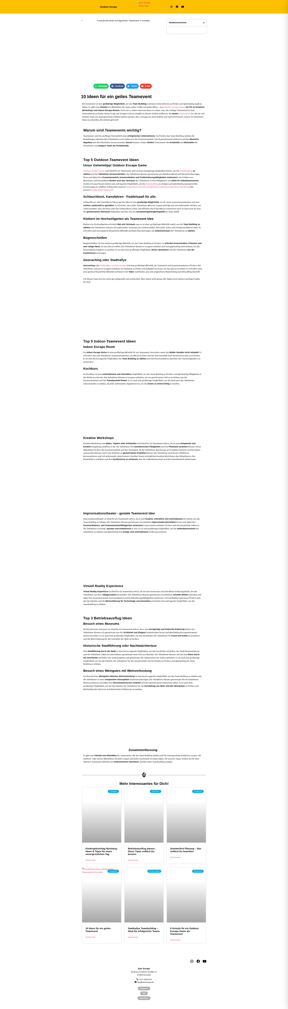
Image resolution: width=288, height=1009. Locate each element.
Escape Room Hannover (102, 190)
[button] (101, 86)
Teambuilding (186, 171)
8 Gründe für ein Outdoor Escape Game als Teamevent (184, 931)
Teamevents (184, 113)
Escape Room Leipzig (156, 187)
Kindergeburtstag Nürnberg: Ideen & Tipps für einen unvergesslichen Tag (102, 851)
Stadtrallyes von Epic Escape (113, 265)
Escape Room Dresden (136, 187)
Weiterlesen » (91, 860)
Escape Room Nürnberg (178, 187)
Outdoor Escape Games (174, 107)
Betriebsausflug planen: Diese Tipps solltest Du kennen (141, 851)
